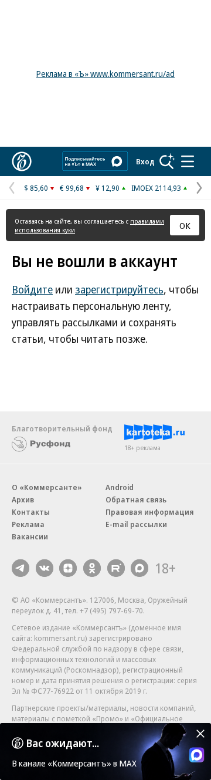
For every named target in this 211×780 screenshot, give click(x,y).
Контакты (31, 512)
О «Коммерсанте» (47, 487)
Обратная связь (136, 499)
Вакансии (30, 536)
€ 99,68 (72, 188)
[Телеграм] (20, 568)
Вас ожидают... (62, 743)
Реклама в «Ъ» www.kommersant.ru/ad (105, 73)
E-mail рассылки (136, 524)
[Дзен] (68, 568)
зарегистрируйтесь (119, 289)
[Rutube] (116, 568)
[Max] (139, 568)
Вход (145, 161)
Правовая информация (150, 512)
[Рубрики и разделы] (187, 161)
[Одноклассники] (92, 568)
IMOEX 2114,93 (156, 188)
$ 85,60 (36, 188)
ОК (184, 225)
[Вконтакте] (44, 568)
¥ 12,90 (108, 188)
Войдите (32, 289)
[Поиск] (167, 161)
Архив (23, 499)
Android (120, 487)
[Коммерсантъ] (22, 161)
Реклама (28, 524)
